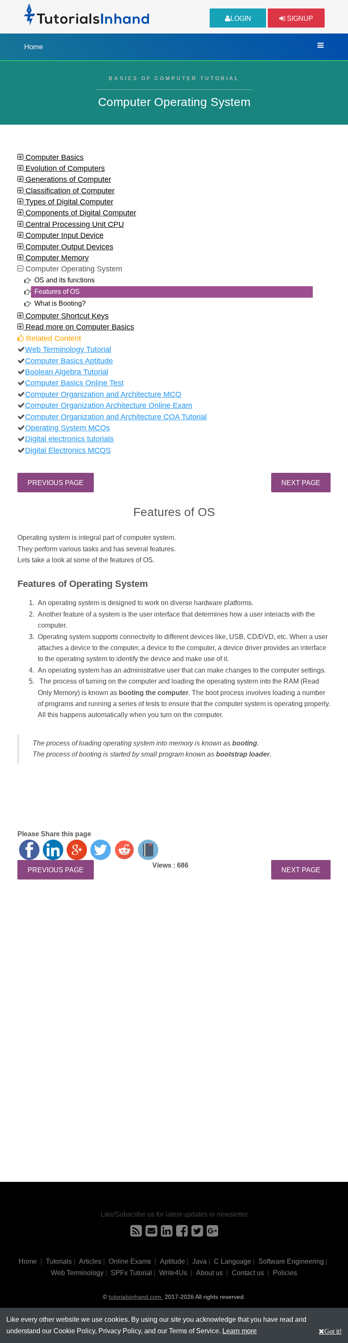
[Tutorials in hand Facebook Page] (182, 1233)
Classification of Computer (69, 191)
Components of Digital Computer (79, 213)
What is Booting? (60, 303)
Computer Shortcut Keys (66, 316)
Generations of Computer (67, 179)
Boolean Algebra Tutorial (66, 372)
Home (33, 47)
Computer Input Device (63, 235)
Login (240, 18)
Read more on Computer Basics (78, 327)
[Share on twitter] (100, 850)
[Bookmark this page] (148, 850)
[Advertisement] (174, 963)
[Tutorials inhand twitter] (197, 1233)
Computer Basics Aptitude (69, 361)
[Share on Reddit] (124, 850)
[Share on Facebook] (29, 850)
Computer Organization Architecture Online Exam (108, 405)
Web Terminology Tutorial (68, 349)
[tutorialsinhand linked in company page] (166, 1233)
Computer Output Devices (68, 247)
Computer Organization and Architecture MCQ (103, 394)
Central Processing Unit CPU (73, 224)
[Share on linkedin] (53, 850)
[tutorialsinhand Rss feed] (136, 1233)
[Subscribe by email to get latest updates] (151, 1233)
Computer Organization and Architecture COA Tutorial (116, 417)
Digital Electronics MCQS (68, 450)
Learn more (239, 1331)
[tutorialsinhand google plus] (212, 1233)
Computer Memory (56, 258)
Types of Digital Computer (68, 202)
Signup (299, 18)
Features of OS (57, 291)
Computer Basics (53, 157)
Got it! (333, 1331)
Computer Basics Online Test (74, 383)
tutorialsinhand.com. (136, 1296)
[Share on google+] (77, 850)
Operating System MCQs (67, 428)
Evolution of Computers (64, 168)
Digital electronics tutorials (69, 439)
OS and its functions (64, 280)
